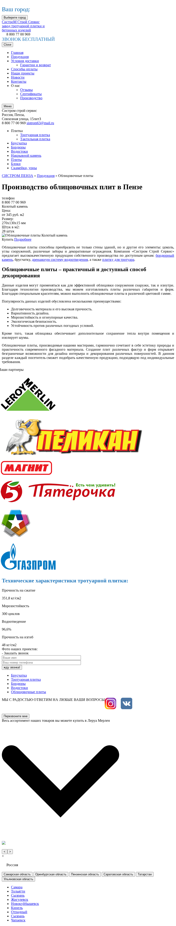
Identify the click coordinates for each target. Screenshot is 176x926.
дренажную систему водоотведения (60, 260)
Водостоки (19, 151)
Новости (18, 77)
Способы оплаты (24, 69)
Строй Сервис (23, 26)
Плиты (16, 160)
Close (7, 44)
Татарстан (145, 874)
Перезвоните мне (16, 716)
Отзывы (26, 90)
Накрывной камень (26, 155)
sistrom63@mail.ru (40, 123)
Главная (17, 53)
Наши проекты (22, 73)
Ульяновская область (18, 879)
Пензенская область (85, 874)
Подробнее (22, 239)
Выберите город (15, 17)
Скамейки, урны (24, 168)
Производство (31, 98)
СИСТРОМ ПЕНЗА (17, 176)
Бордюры (18, 147)
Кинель (17, 908)
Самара (16, 887)
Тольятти (18, 891)
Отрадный (19, 912)
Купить (8, 239)
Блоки (16, 164)
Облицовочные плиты (28, 692)
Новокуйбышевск (25, 904)
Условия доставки (25, 61)
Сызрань (18, 895)
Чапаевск (18, 920)
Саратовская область (118, 874)
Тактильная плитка (35, 139)
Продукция (20, 57)
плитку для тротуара (118, 260)
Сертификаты (31, 94)
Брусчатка (19, 143)
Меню (8, 106)
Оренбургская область (50, 874)
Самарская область (17, 874)
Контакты (18, 81)
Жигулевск (19, 899)
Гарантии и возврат (35, 65)
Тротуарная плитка (35, 135)
